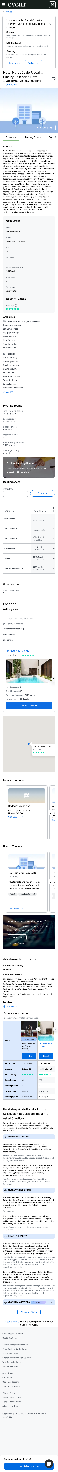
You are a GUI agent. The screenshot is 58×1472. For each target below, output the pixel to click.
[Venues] (52, 4)
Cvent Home (7, 1373)
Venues (9, 12)
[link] (26, 861)
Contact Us (7, 1378)
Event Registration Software (15, 1349)
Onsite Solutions (9, 1338)
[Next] (55, 137)
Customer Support (10, 1382)
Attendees (8, 489)
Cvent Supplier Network (12, 1333)
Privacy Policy (8, 1393)
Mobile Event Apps (10, 1353)
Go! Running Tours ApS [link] (22, 872)
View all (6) (8, 392)
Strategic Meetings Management (16, 1358)
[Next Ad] (53, 679)
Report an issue (11, 1321)
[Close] (50, 24)
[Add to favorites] (54, 79)
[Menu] (3, 5)
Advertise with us (10, 1406)
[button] (24, 493)
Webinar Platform (10, 1366)
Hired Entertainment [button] (27, 894)
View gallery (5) (44, 127)
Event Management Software (15, 1345)
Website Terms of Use (11, 1402)
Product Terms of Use (11, 1397)
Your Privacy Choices (11, 1386)
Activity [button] (13, 894)
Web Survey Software (11, 1362)
